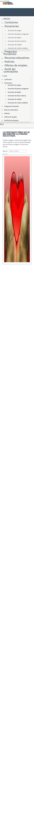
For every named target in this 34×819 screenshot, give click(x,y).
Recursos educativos (17, 58)
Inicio (6, 18)
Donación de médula (15, 45)
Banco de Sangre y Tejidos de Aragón (15, 10)
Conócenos (11, 22)
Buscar (5, 151)
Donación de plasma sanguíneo (18, 34)
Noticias (9, 61)
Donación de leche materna (17, 41)
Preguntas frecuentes (10, 53)
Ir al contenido (5, 1)
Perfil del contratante (10, 70)
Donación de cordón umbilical (18, 48)
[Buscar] (5, 154)
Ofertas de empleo (16, 65)
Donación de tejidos (14, 38)
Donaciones (12, 26)
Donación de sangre (14, 30)
